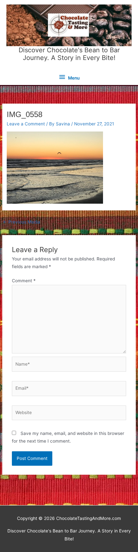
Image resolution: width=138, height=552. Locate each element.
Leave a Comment (26, 123)
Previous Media (21, 222)
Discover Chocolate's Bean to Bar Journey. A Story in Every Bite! (69, 54)
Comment (24, 280)
